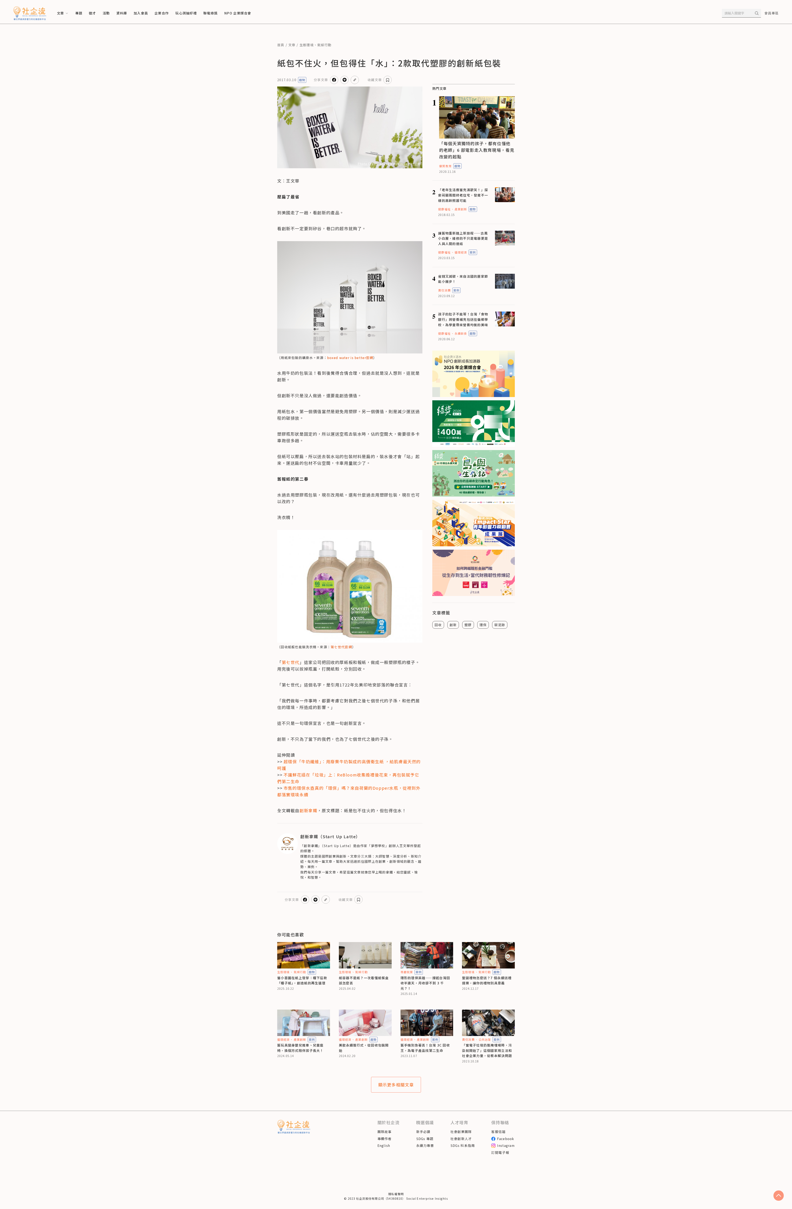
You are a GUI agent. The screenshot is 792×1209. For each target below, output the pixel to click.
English (383, 1145)
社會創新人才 (461, 1138)
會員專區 (771, 13)
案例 (473, 252)
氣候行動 (324, 44)
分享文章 (321, 79)
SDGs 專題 (425, 1138)
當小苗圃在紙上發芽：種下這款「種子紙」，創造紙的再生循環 (302, 980)
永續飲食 (461, 333)
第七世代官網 (341, 646)
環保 (483, 624)
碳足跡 (499, 624)
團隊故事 (384, 1131)
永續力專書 (425, 1145)
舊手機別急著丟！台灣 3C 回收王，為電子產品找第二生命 (425, 1048)
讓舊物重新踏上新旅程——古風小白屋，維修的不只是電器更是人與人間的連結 (463, 238)
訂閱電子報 (500, 1152)
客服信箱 (498, 1131)
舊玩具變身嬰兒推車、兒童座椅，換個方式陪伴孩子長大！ (300, 1048)
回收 (438, 624)
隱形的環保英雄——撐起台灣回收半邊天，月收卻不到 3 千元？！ (425, 983)
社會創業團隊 (461, 1131)
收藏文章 (375, 79)
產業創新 (461, 209)
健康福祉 (444, 209)
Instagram (506, 1145)
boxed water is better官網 (350, 357)
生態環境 (306, 44)
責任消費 (444, 290)
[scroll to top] (778, 1195)
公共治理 (484, 1039)
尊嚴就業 (407, 972)
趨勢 (302, 80)
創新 (453, 624)
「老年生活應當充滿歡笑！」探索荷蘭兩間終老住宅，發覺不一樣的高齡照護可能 (463, 195)
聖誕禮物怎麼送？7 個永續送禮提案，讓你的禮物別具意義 (487, 980)
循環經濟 (461, 252)
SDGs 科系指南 (462, 1145)
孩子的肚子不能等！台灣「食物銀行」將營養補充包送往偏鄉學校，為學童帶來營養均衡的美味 (463, 319)
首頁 (280, 44)
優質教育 (445, 166)
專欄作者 (384, 1138)
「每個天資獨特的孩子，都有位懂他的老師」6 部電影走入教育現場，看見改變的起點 (476, 150)
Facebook (505, 1138)
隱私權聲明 (396, 1194)
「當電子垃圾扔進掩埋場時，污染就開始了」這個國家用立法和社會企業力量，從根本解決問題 (487, 1050)
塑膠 (468, 624)
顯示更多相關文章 (396, 1085)
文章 (292, 44)
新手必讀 (423, 1131)
